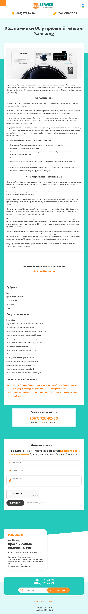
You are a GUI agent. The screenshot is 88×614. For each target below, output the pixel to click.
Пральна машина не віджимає (17, 346)
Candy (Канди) (56, 389)
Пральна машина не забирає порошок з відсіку (23, 373)
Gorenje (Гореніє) (13, 385)
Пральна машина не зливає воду (18, 354)
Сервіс (8, 308)
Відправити (15, 503)
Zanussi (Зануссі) (13, 389)
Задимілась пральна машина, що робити (21, 365)
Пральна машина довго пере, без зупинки (21, 350)
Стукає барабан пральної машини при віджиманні (24, 324)
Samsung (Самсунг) (30, 389)
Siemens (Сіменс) (71, 392)
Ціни (36, 601)
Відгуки (49, 601)
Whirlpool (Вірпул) (30, 392)
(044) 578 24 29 (67, 13)
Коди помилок (11, 300)
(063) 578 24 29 (25, 13)
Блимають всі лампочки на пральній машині (22, 362)
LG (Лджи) (43, 392)
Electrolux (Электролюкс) (46, 385)
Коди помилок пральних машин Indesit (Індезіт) (23, 335)
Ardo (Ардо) (63, 385)
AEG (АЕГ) (44, 389)
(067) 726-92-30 (44, 418)
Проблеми (10, 304)
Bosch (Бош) (11, 320)
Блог (8, 293)
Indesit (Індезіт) (55, 392)
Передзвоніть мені (59, 590)
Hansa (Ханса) (28, 385)
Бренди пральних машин (15, 297)
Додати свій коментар (44, 271)
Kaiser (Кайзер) (69, 389)
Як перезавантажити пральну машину (20, 328)
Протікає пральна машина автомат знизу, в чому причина (27, 339)
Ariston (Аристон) (13, 392)
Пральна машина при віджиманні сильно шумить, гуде (26, 331)
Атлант (21, 396)
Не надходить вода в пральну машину (20, 358)
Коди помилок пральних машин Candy (20, 369)
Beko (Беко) (75, 385)
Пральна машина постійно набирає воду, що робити (25, 343)
